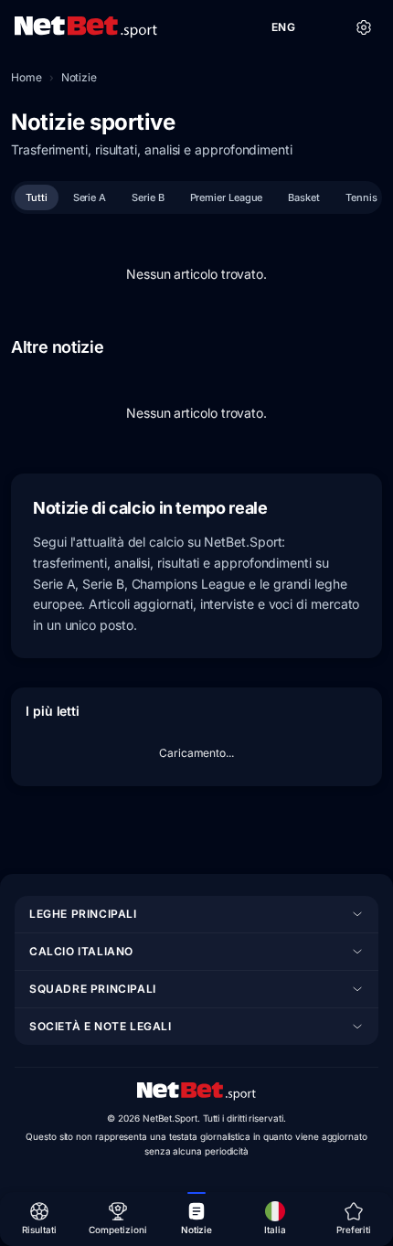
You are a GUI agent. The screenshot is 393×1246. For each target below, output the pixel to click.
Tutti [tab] (37, 197)
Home (26, 77)
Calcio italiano (81, 951)
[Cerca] (323, 27)
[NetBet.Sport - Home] (196, 1091)
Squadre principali (92, 989)
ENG (283, 27)
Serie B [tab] (148, 197)
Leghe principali (83, 914)
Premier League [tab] (226, 197)
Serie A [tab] (89, 197)
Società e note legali (100, 1026)
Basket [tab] (304, 197)
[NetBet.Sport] (86, 27)
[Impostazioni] (363, 27)
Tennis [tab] (361, 197)
